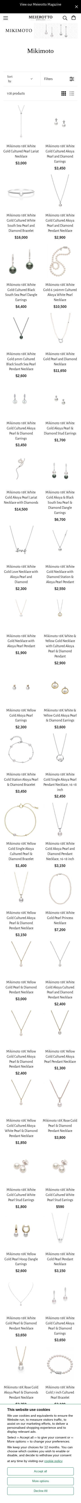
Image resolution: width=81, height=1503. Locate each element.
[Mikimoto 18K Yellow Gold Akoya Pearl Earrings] (21, 686)
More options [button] (40, 1481)
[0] (74, 18)
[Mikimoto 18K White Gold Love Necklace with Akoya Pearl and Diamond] (21, 543)
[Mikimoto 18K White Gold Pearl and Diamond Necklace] (60, 330)
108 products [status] (16, 93)
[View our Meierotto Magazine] (40, 4)
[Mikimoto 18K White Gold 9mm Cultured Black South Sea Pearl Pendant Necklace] (21, 330)
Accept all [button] (40, 1471)
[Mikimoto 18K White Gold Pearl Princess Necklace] (60, 889)
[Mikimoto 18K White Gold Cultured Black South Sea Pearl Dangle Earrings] (21, 261)
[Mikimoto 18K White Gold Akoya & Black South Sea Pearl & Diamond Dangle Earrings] (60, 468)
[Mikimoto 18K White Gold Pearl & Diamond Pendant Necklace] (21, 1294)
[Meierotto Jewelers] (40, 18)
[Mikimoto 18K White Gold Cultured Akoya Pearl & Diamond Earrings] (21, 399)
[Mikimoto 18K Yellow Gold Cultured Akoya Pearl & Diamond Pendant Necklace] (21, 889)
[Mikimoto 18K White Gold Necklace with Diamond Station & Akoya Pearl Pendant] (60, 543)
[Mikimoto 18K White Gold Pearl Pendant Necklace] (60, 1230)
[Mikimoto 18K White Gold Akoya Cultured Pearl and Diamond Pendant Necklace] (60, 958)
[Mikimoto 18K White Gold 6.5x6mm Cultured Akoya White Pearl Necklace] (60, 261)
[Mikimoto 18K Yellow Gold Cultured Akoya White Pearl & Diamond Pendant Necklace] (21, 1097)
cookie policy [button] (53, 1461)
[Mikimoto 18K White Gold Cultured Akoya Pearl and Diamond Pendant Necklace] (60, 191)
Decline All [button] (40, 1491)
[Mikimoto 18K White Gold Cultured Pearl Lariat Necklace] (21, 122)
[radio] (63, 93)
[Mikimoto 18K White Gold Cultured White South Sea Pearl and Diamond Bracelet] (21, 191)
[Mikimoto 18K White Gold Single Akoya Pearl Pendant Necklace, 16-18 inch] (60, 750)
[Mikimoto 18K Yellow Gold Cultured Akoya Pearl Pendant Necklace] (60, 1027)
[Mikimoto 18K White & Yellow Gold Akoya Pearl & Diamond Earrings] (60, 686)
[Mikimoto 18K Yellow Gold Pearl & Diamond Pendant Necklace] (21, 958)
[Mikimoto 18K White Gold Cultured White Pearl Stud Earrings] (21, 1166)
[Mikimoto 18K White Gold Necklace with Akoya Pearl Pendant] (21, 612)
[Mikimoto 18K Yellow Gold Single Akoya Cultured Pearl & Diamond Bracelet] (21, 820)
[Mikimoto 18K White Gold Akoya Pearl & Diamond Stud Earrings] (60, 399)
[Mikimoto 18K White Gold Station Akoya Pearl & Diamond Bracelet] (21, 750)
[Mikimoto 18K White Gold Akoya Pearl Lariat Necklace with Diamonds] (21, 468)
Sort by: (9, 79)
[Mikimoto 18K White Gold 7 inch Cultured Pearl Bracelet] (60, 1363)
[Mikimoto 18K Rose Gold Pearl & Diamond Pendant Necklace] (60, 1097)
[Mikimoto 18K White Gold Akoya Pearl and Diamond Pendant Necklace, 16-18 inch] (60, 820)
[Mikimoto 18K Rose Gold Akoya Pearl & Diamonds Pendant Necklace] (21, 1363)
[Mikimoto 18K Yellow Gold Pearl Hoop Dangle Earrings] (21, 1230)
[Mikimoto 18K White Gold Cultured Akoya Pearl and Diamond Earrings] (60, 122)
